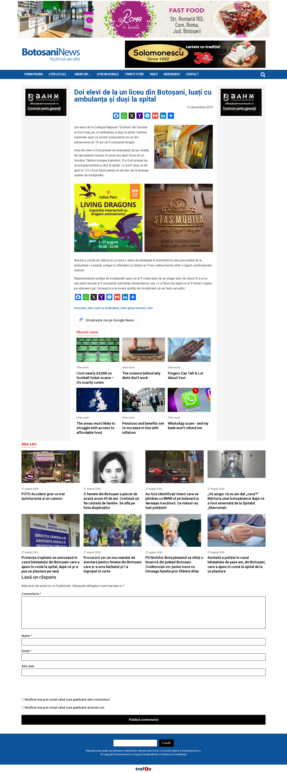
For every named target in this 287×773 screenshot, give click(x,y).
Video (154, 74)
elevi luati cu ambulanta (103, 308)
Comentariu (31, 594)
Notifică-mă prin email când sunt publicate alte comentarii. (68, 699)
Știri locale (57, 74)
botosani (80, 308)
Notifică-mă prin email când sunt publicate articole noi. (65, 707)
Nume (26, 636)
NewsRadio (172, 74)
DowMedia (181, 754)
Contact (192, 74)
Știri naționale (108, 74)
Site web (27, 666)
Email (26, 651)
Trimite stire (134, 74)
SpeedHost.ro (153, 754)
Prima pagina (33, 74)
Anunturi (81, 74)
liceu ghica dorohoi (133, 308)
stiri (150, 308)
